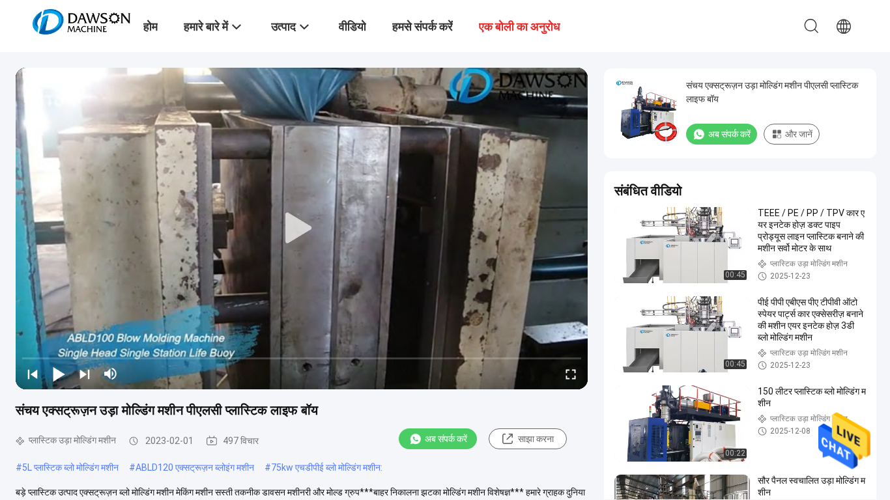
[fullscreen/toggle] (571, 373)
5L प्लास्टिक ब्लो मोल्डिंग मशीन (70, 467)
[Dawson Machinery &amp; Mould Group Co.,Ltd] (81, 21)
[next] (85, 373)
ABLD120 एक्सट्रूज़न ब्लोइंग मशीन (195, 467)
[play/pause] (59, 373)
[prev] (33, 373)
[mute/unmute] (111, 373)
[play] (301, 228)
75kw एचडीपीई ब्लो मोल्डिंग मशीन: (326, 467)
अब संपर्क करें (446, 439)
